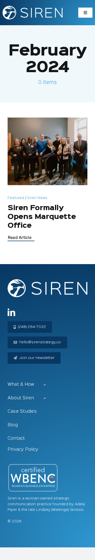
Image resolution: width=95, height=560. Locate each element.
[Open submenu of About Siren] (44, 398)
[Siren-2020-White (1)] (33, 8)
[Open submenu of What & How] (44, 385)
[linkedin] (11, 312)
